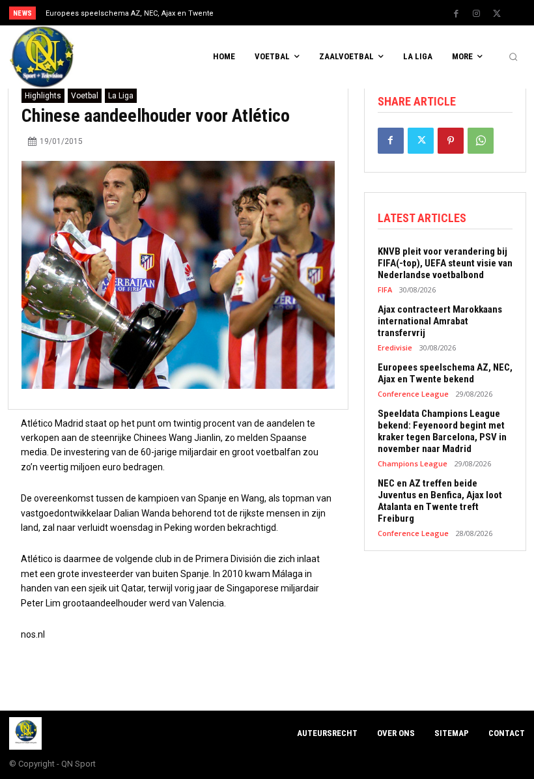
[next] (294, 13)
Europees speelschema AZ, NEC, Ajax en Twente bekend (445, 373)
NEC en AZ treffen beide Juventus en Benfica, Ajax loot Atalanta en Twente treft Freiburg (440, 500)
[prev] (273, 13)
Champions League (412, 463)
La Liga (121, 95)
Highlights (43, 95)
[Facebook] (456, 13)
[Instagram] (476, 13)
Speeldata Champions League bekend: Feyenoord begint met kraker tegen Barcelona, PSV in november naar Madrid (442, 431)
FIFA (385, 289)
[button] (513, 57)
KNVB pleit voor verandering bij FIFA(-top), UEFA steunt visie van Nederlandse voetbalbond (445, 263)
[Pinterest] (451, 141)
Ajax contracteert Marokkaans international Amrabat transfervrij (440, 321)
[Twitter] (496, 13)
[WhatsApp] (481, 141)
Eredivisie (395, 347)
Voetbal (84, 95)
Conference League (413, 393)
